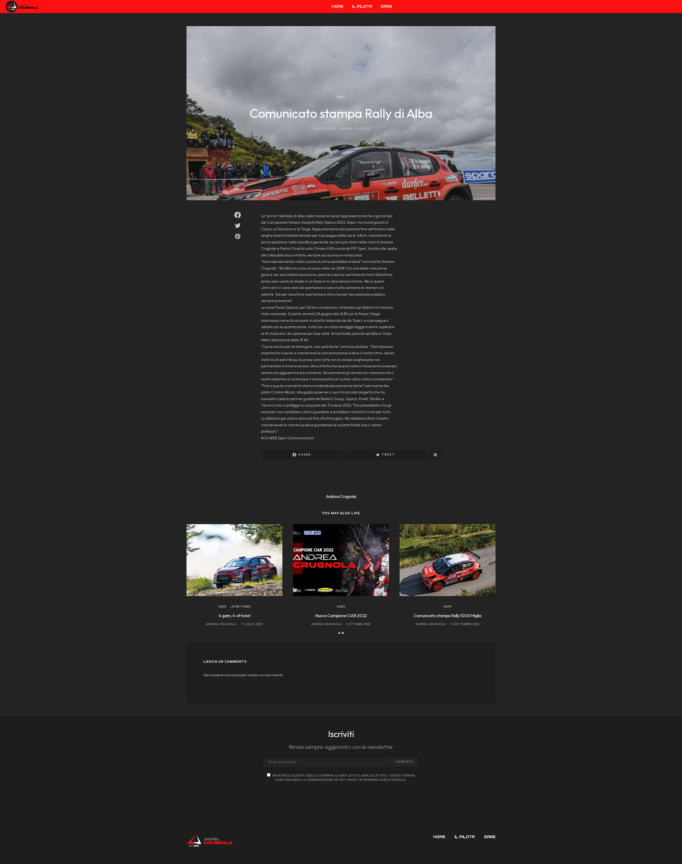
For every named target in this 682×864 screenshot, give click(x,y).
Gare (341, 97)
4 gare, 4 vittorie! (234, 615)
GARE (386, 6)
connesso (232, 675)
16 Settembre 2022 (465, 624)
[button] (339, 633)
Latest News (240, 606)
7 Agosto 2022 (323, 128)
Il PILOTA (362, 6)
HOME (337, 6)
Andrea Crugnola (355, 128)
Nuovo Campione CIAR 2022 (341, 615)
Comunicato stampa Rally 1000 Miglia (447, 615)
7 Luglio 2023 (252, 624)
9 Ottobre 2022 (358, 624)
